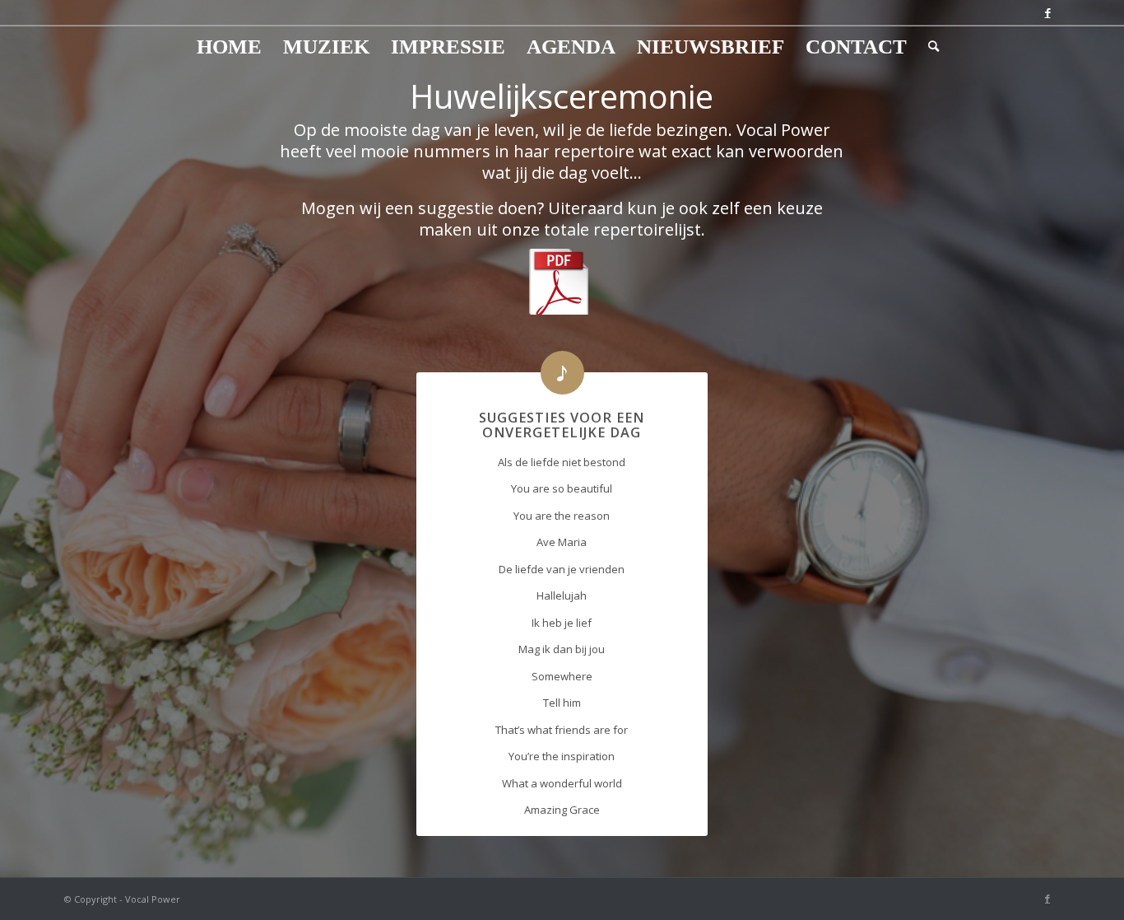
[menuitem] (229, 47)
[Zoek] (928, 47)
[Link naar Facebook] (1047, 12)
